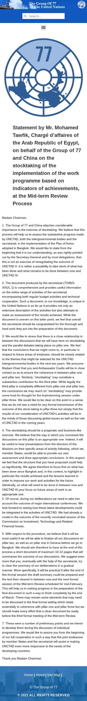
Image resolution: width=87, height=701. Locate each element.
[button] (43, 27)
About (40, 675)
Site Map (53, 675)
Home (28, 675)
